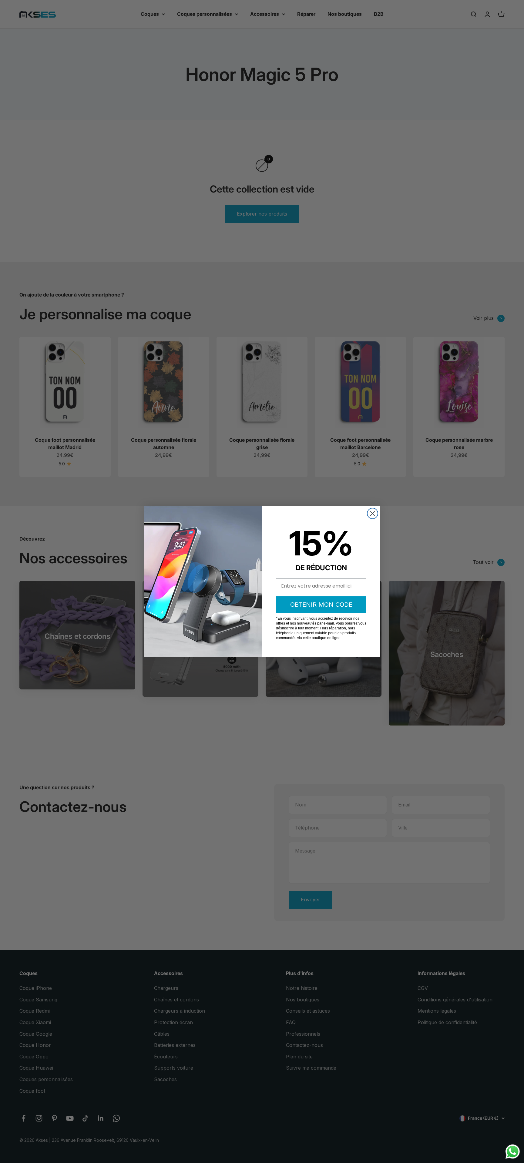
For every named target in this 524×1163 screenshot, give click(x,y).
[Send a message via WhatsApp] (512, 1151)
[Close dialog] (372, 513)
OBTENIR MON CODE (321, 604)
